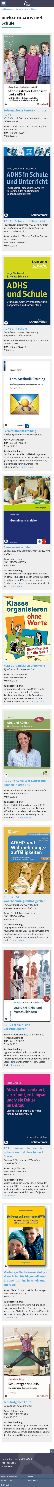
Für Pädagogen (7, 9)
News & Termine (9, 1476)
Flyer (30, 1476)
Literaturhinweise (21, 9)
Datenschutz (34, 1480)
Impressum (6, 1480)
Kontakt (5, 1485)
